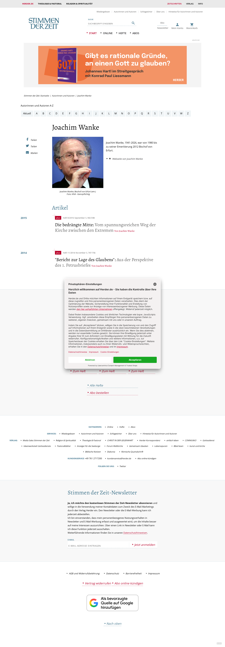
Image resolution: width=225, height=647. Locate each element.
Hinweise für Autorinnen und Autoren (186, 11)
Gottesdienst (208, 440)
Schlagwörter (146, 11)
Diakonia (111, 451)
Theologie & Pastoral (50, 3)
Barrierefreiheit (133, 573)
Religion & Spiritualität (79, 3)
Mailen (34, 153)
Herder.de (27, 3)
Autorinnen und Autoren (125, 11)
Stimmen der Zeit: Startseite (36, 95)
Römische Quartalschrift (132, 451)
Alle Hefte (96, 385)
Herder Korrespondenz (149, 440)
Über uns (160, 11)
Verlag (189, 3)
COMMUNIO (190, 440)
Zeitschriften (174, 3)
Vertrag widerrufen (98, 583)
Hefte (122, 33)
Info (200, 3)
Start (93, 33)
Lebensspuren (160, 446)
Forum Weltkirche (115, 446)
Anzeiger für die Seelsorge (88, 446)
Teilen (33, 140)
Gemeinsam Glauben (138, 446)
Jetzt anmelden (144, 545)
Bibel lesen (178, 446)
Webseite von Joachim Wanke (127, 158)
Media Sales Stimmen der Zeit (36, 440)
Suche (90, 19)
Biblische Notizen (93, 451)
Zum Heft (79, 371)
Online (107, 33)
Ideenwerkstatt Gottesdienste (37, 446)
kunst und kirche (197, 446)
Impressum (154, 573)
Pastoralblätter (64, 446)
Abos (135, 33)
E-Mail (71, 539)
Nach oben (113, 623)
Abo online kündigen (146, 458)
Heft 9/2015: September (74, 217)
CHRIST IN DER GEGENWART (120, 440)
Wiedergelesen (103, 11)
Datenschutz (112, 573)
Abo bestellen (99, 393)
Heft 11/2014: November (74, 252)
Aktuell (27, 113)
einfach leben (172, 440)
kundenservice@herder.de (119, 458)
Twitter (122, 466)
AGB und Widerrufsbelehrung (84, 573)
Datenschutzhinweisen (135, 532)
